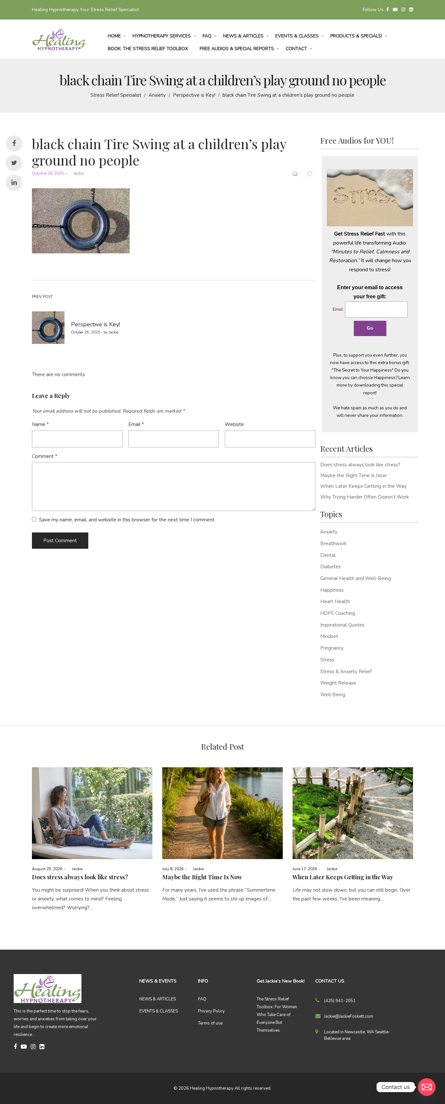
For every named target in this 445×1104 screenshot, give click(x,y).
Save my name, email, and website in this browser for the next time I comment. (127, 520)
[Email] (427, 1087)
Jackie (76, 173)
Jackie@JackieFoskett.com (348, 1016)
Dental (328, 555)
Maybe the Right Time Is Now (353, 475)
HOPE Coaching (337, 613)
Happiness (332, 590)
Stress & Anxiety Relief (346, 671)
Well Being (332, 694)
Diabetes (330, 566)
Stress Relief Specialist (116, 95)
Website (234, 424)
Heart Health (335, 601)
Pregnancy (332, 648)
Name (40, 424)
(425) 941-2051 (340, 1001)
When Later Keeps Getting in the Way (363, 486)
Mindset (329, 636)
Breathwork (333, 543)
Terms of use (210, 1023)
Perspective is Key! (194, 95)
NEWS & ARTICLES (157, 999)
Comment (44, 456)
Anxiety (157, 95)
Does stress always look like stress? (360, 464)
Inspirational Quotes (342, 625)
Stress (327, 660)
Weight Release (338, 683)
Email (136, 424)
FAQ (202, 999)
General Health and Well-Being (355, 578)
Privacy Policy (211, 1011)
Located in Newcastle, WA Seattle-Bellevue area (357, 1035)
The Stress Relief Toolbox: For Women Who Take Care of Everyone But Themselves (277, 1014)
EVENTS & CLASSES (158, 1011)
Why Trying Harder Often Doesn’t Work (364, 497)
